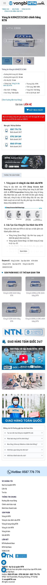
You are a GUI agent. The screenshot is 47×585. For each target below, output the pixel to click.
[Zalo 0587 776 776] (3, 556)
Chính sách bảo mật (9, 504)
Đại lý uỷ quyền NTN (9, 485)
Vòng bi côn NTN (8, 528)
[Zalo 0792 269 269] (3, 571)
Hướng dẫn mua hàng (9, 501)
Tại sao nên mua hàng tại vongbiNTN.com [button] (19, 433)
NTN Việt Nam (7, 547)
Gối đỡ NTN (6, 535)
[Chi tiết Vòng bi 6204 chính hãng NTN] (12, 310)
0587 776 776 (15, 129)
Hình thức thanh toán (9, 508)
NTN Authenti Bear (8, 543)
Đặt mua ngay (36, 110)
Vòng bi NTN (6, 516)
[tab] (23, 433)
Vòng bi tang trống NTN (10, 524)
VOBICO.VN (5, 551)
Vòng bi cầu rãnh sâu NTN (11, 84)
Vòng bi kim (6, 531)
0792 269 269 (15, 136)
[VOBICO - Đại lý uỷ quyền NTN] (23, 3)
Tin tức (4, 492)
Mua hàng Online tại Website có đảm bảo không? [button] (21, 444)
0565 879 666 (15, 143)
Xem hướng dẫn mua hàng (12, 100)
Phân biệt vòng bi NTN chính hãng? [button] (17, 439)
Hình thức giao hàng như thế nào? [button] (16, 450)
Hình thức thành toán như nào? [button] (15, 455)
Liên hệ (4, 489)
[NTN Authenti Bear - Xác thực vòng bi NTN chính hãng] (23, 162)
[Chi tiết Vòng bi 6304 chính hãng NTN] (12, 284)
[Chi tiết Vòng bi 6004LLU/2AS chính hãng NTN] (35, 310)
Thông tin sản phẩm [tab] (11, 175)
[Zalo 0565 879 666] (3, 563)
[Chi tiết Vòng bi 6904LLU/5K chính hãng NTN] (35, 284)
